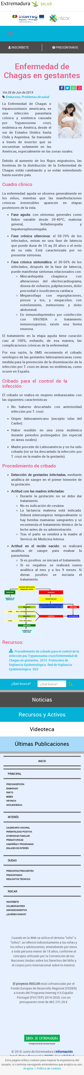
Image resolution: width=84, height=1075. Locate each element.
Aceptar (28, 1068)
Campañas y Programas (20, 844)
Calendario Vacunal (18, 827)
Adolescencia (14, 804)
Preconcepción (15, 784)
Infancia (11, 800)
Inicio (42, 761)
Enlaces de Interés (17, 848)
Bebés (9, 796)
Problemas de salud (35, 97)
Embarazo (13, 97)
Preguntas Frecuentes (20, 870)
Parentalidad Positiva (19, 831)
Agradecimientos (16, 910)
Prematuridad (15, 839)
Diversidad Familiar (18, 835)
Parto (9, 792)
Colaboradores (15, 906)
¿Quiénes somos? (16, 914)
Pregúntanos (14, 875)
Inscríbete (12, 901)
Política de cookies (49, 1068)
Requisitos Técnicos (18, 879)
